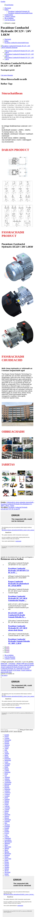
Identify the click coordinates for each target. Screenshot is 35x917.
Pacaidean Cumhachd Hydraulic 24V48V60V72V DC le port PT (14, 508)
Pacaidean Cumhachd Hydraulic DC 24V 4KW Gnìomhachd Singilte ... (17, 598)
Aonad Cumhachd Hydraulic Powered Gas (13, 667)
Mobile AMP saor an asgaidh (25, 663)
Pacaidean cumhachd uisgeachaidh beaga (20, 13)
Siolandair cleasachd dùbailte (9, 665)
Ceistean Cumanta (9, 16)
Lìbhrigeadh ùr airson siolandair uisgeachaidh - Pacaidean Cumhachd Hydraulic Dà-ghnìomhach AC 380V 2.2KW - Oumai (17, 503)
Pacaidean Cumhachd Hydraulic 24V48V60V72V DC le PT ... (18, 570)
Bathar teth (4, 663)
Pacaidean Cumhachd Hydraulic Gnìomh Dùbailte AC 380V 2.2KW (19, 641)
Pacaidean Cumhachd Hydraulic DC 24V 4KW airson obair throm (17, 628)
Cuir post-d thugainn (7, 75)
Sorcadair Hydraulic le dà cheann (10, 670)
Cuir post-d (4, 675)
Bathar (6, 9)
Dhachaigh (7, 8)
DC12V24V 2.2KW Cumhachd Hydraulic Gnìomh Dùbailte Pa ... (17, 615)
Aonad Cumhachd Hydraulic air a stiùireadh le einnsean (16, 667)
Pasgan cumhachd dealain (26, 665)
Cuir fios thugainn (9, 20)
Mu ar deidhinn (9, 18)
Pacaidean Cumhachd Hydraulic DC (19, 11)
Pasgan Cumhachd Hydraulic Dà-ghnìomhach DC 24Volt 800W (18, 583)
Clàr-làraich (11, 663)
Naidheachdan (8, 15)
